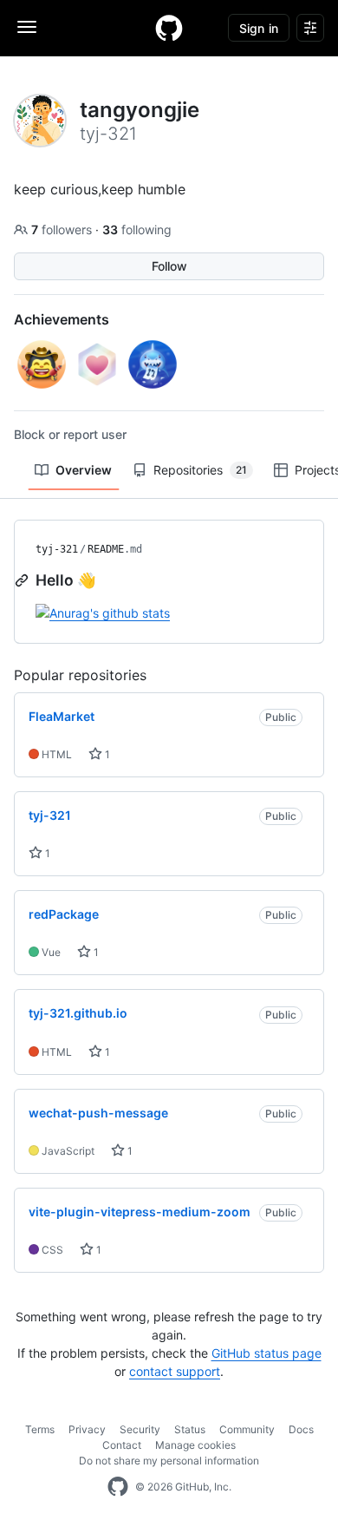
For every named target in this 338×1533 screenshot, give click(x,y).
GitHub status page (266, 1353)
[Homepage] (169, 28)
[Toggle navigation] (27, 27)
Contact (121, 1444)
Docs (301, 1429)
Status (189, 1429)
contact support (174, 1371)
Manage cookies (195, 1444)
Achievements (61, 319)
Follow (169, 266)
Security (140, 1429)
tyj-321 (57, 549)
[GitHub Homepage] (117, 1487)
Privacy (87, 1429)
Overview (83, 469)
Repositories (200, 469)
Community (247, 1429)
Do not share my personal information (169, 1460)
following (137, 229)
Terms (40, 1429)
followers (63, 229)
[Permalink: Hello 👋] (23, 580)
